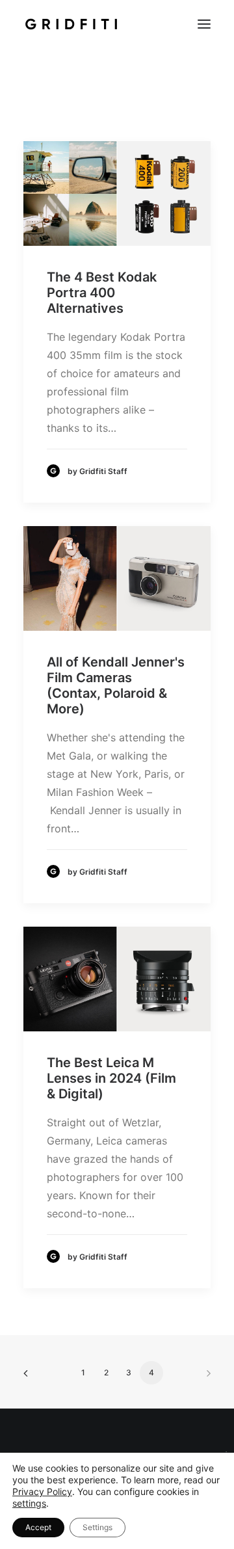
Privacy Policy (42, 1491)
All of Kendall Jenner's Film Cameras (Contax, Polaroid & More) (116, 685)
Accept (38, 1527)
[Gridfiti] (71, 24)
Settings (97, 1527)
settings (29, 1503)
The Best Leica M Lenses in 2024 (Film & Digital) (111, 1078)
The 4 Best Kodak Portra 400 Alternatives (102, 292)
